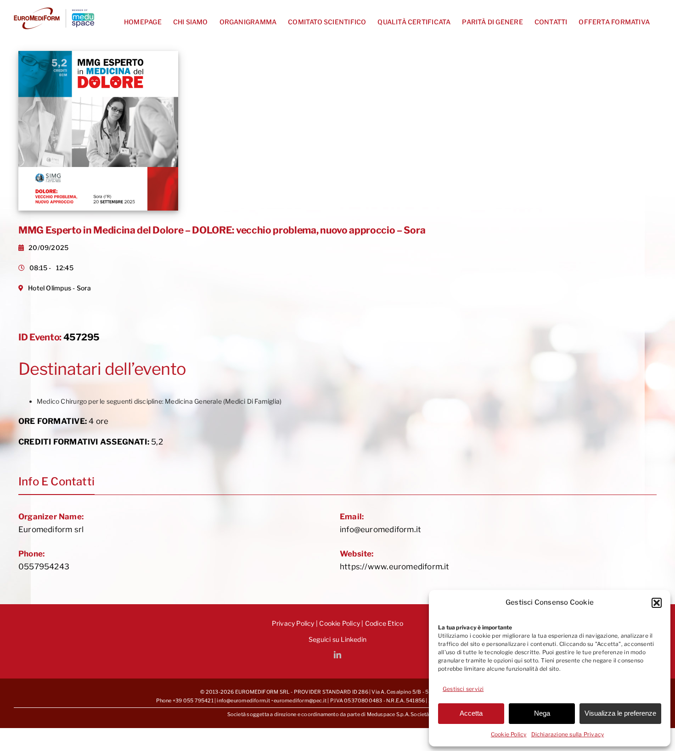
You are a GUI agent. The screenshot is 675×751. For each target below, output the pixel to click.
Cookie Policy (509, 734)
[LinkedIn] (337, 654)
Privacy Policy (293, 623)
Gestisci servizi (463, 688)
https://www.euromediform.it (395, 566)
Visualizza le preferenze (620, 713)
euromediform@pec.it (300, 700)
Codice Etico (384, 623)
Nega (542, 713)
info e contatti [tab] (56, 481)
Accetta (471, 713)
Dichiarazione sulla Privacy (567, 734)
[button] (656, 602)
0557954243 (43, 566)
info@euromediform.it (380, 529)
